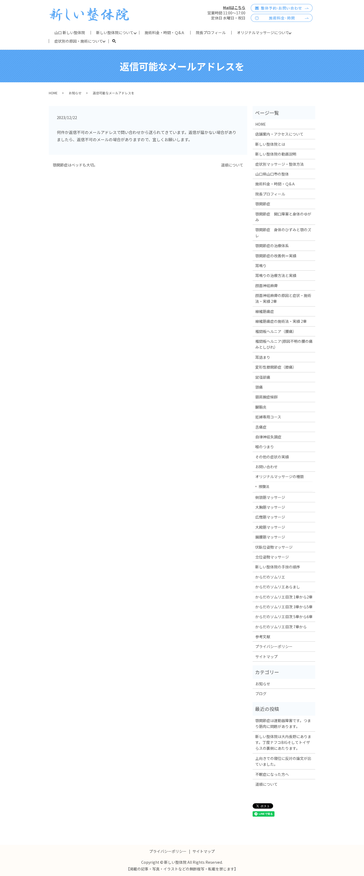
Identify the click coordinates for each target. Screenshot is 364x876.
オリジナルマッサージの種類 (279, 476)
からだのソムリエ (270, 577)
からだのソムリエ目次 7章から (281, 626)
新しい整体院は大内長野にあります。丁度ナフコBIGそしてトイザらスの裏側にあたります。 (283, 742)
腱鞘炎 (260, 407)
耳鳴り (260, 265)
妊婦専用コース (268, 416)
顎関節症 (262, 203)
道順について (232, 165)
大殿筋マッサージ (270, 527)
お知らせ (75, 93)
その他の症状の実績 (272, 456)
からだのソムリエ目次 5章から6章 (284, 616)
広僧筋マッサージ (270, 517)
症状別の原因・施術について (78, 41)
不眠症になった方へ (272, 774)
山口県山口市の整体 (272, 174)
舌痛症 (260, 427)
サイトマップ (266, 656)
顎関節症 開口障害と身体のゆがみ (283, 216)
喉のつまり (264, 446)
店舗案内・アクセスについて (279, 134)
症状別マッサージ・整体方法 (279, 164)
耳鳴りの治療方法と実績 (275, 275)
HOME (53, 93)
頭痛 (259, 387)
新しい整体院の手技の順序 (277, 566)
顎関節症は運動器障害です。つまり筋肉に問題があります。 (283, 723)
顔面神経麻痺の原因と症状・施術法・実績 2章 (283, 298)
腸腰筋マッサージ (270, 537)
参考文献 (262, 636)
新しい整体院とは (270, 144)
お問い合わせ (266, 466)
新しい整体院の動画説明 (275, 154)
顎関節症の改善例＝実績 (275, 255)
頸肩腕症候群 (266, 397)
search (117, 41)
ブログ (260, 693)
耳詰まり (262, 357)
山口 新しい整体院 (69, 32)
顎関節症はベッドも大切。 (75, 165)
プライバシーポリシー (274, 646)
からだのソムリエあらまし (277, 586)
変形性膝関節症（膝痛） (275, 367)
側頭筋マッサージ (270, 497)
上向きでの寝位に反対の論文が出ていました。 (283, 761)
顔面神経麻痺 (266, 285)
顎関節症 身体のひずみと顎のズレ (283, 232)
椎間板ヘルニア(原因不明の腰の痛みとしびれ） (284, 344)
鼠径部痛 (262, 377)
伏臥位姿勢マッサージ (274, 547)
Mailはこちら (234, 7)
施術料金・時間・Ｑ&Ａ (165, 32)
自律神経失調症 (268, 436)
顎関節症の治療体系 (272, 245)
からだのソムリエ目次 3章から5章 (284, 606)
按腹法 (264, 486)
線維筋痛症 (264, 311)
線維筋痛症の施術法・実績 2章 (281, 321)
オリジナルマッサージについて (263, 32)
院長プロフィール (211, 32)
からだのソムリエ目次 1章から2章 (284, 597)
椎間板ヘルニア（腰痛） (275, 331)
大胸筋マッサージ (270, 507)
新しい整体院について (115, 32)
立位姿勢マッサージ (272, 557)
